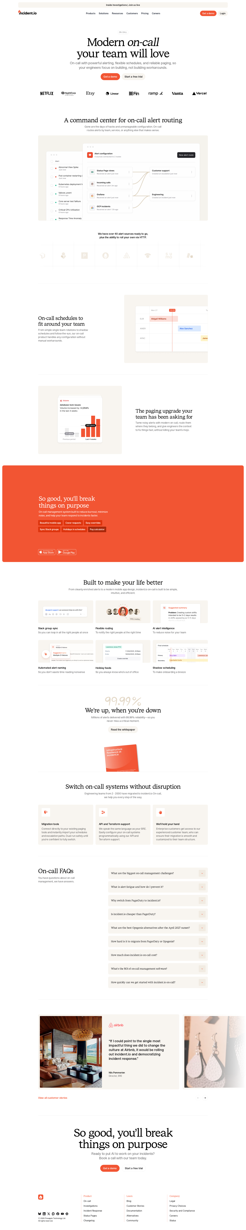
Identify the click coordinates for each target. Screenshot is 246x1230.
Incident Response (93, 1210)
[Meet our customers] (69, 93)
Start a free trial (134, 76)
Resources (117, 13)
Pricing (144, 13)
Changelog (89, 1220)
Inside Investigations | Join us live (123, 5)
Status (173, 1220)
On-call (87, 1201)
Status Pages (90, 1215)
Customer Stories (135, 1205)
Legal (172, 1201)
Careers (156, 13)
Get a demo (208, 13)
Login (223, 13)
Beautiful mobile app (50, 522)
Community (132, 1220)
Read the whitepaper (123, 729)
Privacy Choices (178, 1205)
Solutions (103, 13)
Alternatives (133, 1215)
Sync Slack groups (49, 529)
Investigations (91, 1205)
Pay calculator (97, 529)
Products (90, 13)
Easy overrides (93, 522)
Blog (129, 1201)
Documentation (134, 1210)
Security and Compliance (182, 1210)
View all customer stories (52, 1098)
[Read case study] (46, 93)
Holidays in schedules (74, 529)
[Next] (205, 1098)
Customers (132, 13)
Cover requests (73, 522)
